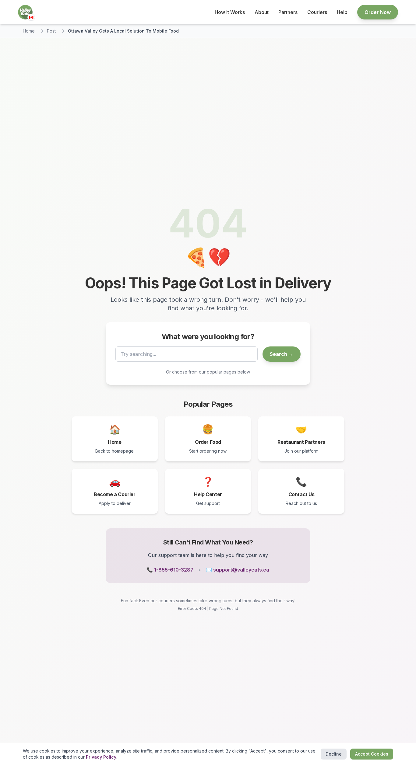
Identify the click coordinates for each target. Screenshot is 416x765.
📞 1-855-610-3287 (170, 570)
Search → (281, 354)
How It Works (230, 12)
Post (51, 30)
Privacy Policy (101, 757)
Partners (288, 12)
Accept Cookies (371, 753)
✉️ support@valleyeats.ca (237, 570)
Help (342, 12)
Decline (334, 753)
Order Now (378, 12)
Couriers (317, 12)
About (262, 12)
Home (29, 30)
